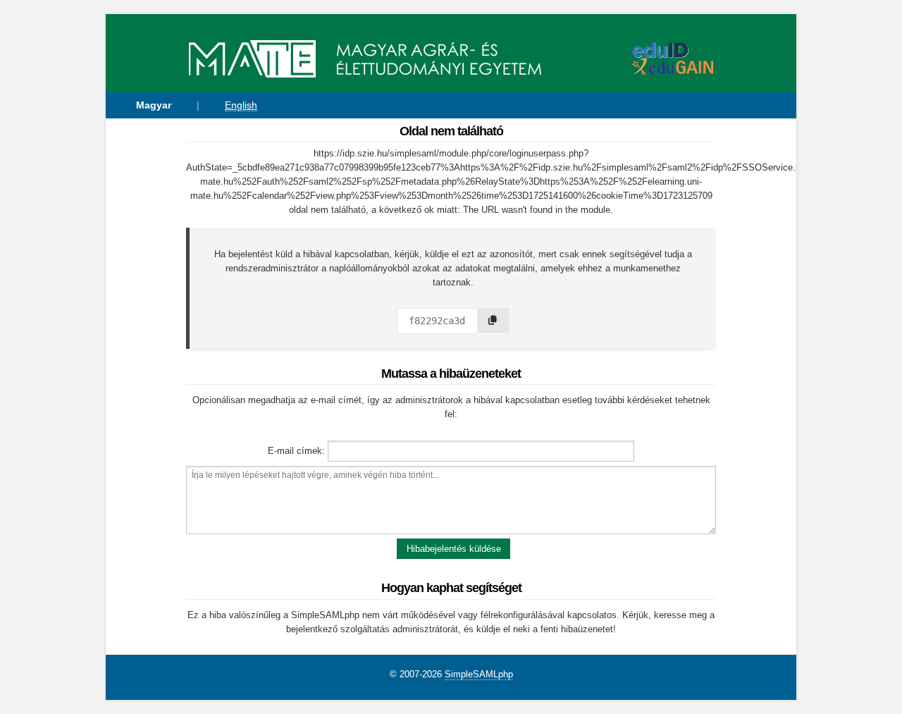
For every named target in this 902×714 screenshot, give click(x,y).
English (241, 105)
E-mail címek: (296, 450)
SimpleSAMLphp (479, 674)
